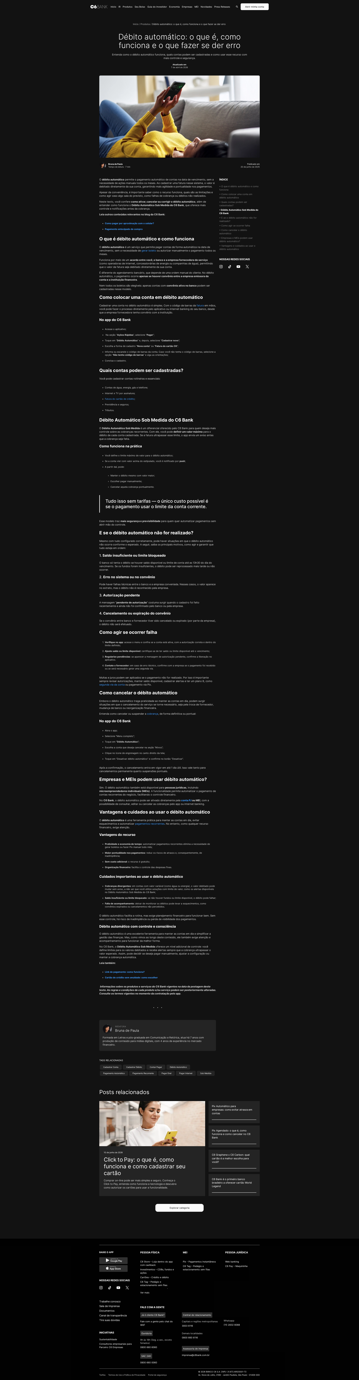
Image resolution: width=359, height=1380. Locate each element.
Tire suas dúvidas (109, 1320)
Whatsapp (229, 1320)
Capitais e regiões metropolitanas (200, 1321)
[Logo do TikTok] (229, 268)
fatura (200, 305)
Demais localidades (192, 1333)
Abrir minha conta (254, 6)
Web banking (232, 1261)
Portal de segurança (157, 1375)
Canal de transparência (113, 1315)
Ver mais (144, 1292)
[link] (152, 1148)
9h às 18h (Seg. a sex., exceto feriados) (156, 1341)
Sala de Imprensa (109, 1306)
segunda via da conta (112, 684)
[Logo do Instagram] (221, 268)
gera (144, 250)
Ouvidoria (146, 1333)
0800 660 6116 (190, 1337)
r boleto (151, 250)
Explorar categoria (179, 1207)
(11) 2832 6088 (232, 1324)
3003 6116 (187, 1325)
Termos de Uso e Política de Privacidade (126, 1375)
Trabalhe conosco (110, 1301)
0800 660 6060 (148, 1347)
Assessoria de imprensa (195, 1348)
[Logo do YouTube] (238, 268)
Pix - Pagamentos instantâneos (199, 1261)
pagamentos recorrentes (149, 823)
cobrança (152, 713)
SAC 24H (146, 1356)
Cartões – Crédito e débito (154, 1277)
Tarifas (102, 1375)
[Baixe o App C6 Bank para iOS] (113, 1268)
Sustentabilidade (108, 1339)
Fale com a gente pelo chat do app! (156, 1323)
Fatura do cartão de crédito (119, 398)
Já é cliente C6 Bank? (152, 1315)
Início (136, 24)
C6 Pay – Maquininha (236, 1266)
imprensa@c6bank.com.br (196, 1355)
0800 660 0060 (148, 1362)
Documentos (106, 1310)
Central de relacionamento (197, 1315)
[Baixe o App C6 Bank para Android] (113, 1260)
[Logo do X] (247, 268)
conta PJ (186, 800)
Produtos (145, 24)
